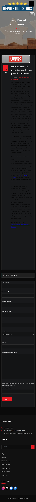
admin (14, 77)
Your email (5, 292)
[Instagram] (3, 488)
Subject (4, 343)
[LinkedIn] (15, 488)
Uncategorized (14, 79)
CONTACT (4, 475)
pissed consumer (26, 77)
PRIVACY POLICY (6, 471)
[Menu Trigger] (31, 4)
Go (32, 447)
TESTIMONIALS (6, 461)
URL (3, 321)
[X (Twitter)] (7, 488)
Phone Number (7, 311)
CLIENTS (4, 457)
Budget (4, 331)
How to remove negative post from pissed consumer (21, 70)
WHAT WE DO (6, 464)
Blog (20, 77)
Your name (5, 282)
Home (18, 28)
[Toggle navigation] (32, 14)
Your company (6, 301)
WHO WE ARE (6, 468)
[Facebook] (11, 488)
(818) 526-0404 (8, 428)
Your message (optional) (9, 352)
